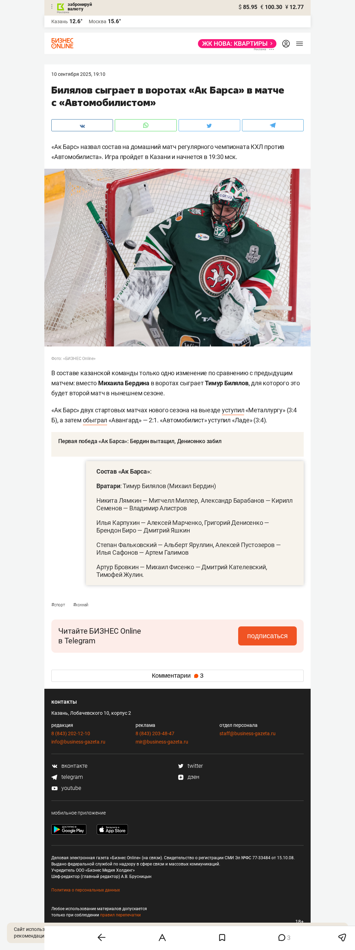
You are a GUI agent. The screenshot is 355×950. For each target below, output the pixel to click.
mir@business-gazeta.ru (162, 742)
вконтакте (73, 766)
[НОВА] (235, 43)
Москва (97, 21)
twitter (194, 766)
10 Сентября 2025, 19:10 (78, 74)
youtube (70, 788)
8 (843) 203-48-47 (155, 733)
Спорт (58, 604)
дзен (192, 777)
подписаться (267, 636)
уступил (233, 410)
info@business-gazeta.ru (78, 742)
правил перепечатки (120, 915)
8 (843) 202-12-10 (70, 733)
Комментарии (178, 675)
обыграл (95, 420)
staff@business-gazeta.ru (247, 733)
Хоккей (81, 604)
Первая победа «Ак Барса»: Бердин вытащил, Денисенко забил (140, 441)
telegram (71, 777)
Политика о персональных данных (85, 890)
